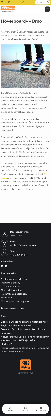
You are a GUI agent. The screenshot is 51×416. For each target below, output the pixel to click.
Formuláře (6, 297)
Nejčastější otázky (10, 282)
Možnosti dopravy (10, 286)
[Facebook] (2, 266)
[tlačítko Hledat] (48, 2)
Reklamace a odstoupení (14, 293)
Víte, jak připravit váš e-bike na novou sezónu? (25, 336)
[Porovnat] (16, 2)
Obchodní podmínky (12, 290)
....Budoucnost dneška (25, 373)
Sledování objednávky (15, 279)
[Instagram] (6, 266)
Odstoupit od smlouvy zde (15, 301)
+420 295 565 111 (19, 254)
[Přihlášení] (2, 2)
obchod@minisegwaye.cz (24, 245)
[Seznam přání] (9, 2)
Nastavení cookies (14, 308)
